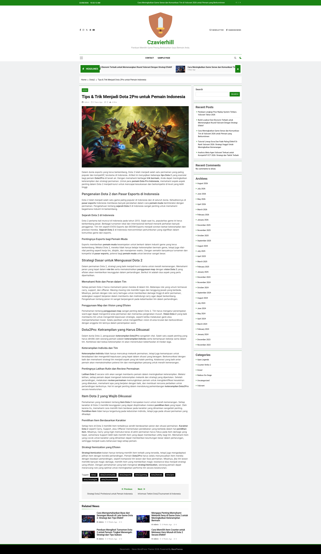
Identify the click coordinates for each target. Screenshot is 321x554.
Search (199, 89)
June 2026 (201, 194)
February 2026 (203, 215)
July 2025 (201, 251)
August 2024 (202, 298)
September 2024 (204, 293)
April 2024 (201, 319)
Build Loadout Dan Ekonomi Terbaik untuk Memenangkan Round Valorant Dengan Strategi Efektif (103, 67)
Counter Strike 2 (204, 365)
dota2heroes (156, 475)
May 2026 (201, 199)
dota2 (93, 475)
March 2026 (202, 209)
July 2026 (201, 189)
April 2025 (201, 256)
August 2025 (202, 246)
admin (86, 102)
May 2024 (201, 313)
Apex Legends (203, 360)
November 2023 (204, 345)
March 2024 (202, 324)
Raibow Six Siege (204, 375)
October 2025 (203, 235)
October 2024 (203, 287)
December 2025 (203, 225)
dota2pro (170, 475)
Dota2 (85, 90)
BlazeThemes (177, 549)
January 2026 (202, 220)
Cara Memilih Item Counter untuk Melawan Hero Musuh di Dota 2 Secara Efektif (168, 532)
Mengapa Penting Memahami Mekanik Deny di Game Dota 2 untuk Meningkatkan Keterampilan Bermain (169, 517)
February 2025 (203, 267)
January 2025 (202, 272)
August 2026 (202, 183)
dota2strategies (90, 479)
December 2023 (203, 339)
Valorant (201, 386)
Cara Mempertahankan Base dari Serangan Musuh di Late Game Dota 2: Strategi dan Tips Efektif (115, 515)
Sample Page (164, 58)
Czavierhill (160, 42)
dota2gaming (141, 475)
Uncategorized (203, 380)
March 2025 (202, 261)
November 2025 (204, 230)
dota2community (107, 475)
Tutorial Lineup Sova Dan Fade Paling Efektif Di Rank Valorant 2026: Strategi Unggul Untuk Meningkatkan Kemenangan (217, 144)
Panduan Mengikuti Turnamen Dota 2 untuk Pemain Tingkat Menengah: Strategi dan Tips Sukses (114, 532)
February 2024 (203, 329)
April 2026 (201, 204)
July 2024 (201, 303)
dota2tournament (109, 479)
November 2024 (204, 282)
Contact (149, 58)
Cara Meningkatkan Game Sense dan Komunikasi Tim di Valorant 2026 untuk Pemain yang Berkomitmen (181, 3)
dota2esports (125, 475)
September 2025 (204, 241)
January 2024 (202, 334)
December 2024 (203, 277)
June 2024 (201, 308)
